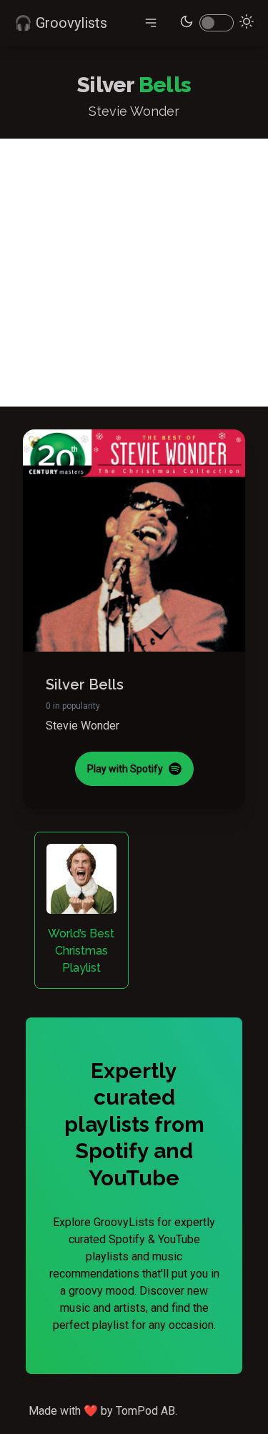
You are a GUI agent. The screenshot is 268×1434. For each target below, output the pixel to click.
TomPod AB (145, 1411)
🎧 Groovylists (60, 22)
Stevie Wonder (82, 725)
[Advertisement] (134, 273)
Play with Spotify (125, 769)
